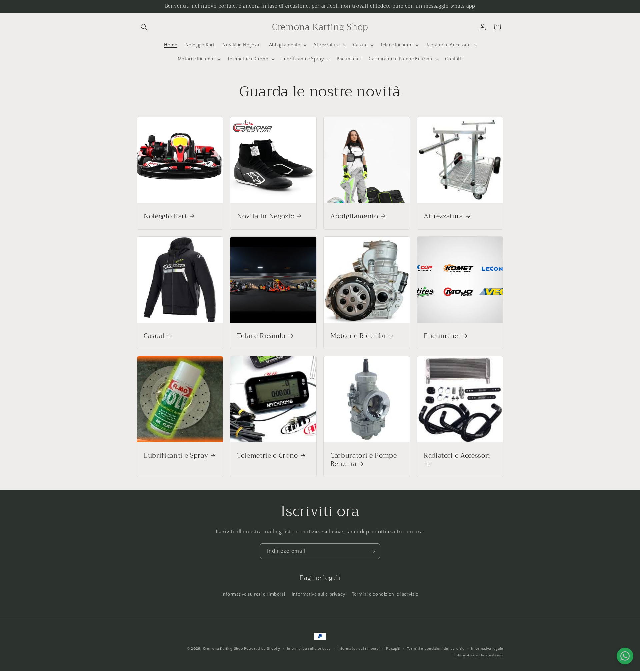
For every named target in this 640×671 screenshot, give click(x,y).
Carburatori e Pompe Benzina (363, 459)
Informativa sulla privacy (318, 594)
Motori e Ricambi (358, 336)
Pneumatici (442, 336)
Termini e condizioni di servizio (385, 594)
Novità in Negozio (265, 216)
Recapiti (393, 649)
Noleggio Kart (165, 216)
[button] (144, 27)
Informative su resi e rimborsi (253, 594)
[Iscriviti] (372, 551)
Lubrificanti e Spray (176, 455)
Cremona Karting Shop (223, 649)
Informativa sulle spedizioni (478, 655)
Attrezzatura (443, 216)
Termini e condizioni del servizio (436, 649)
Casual (154, 336)
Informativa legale (487, 649)
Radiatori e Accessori (457, 456)
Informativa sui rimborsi (359, 649)
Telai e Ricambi (261, 336)
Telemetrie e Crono (267, 455)
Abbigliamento (354, 216)
